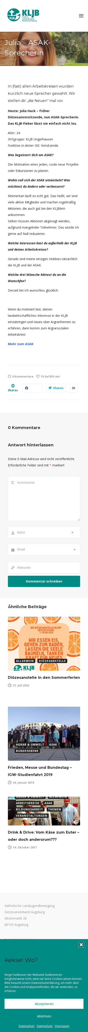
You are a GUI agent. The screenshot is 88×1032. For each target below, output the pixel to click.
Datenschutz (27, 1026)
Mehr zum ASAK (20, 344)
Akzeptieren (44, 1003)
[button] (81, 944)
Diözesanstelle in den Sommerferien (44, 677)
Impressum (62, 1026)
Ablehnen (44, 1016)
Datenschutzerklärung (45, 983)
